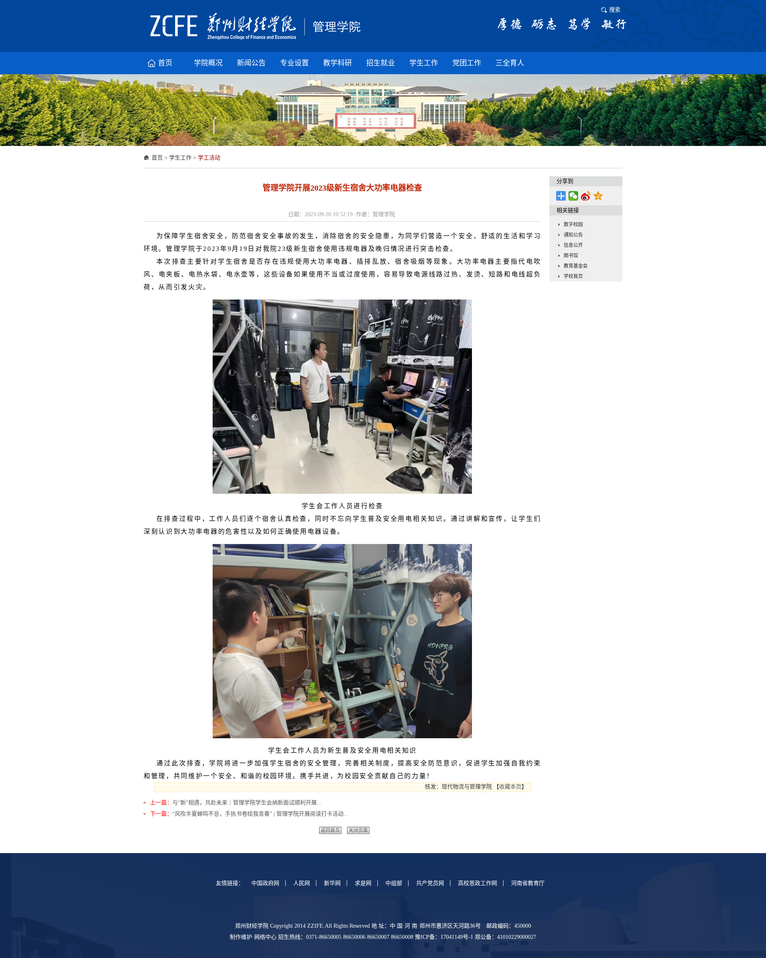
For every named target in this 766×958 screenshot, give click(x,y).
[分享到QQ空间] (598, 196)
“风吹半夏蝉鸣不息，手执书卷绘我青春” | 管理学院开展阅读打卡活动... (260, 814)
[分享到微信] (573, 196)
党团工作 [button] (466, 63)
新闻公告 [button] (251, 63)
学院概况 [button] (208, 63)
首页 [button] (165, 63)
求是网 (363, 883)
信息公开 (573, 245)
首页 (157, 158)
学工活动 (209, 158)
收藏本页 (510, 787)
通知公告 (573, 235)
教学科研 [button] (337, 63)
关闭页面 (358, 830)
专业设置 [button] (294, 63)
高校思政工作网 (477, 883)
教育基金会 (576, 266)
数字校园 (573, 224)
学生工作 (180, 158)
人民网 (301, 883)
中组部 (393, 883)
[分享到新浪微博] (586, 196)
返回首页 (330, 830)
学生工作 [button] (423, 63)
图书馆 (571, 255)
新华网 (332, 883)
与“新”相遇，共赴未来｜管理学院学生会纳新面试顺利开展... (247, 803)
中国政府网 (265, 883)
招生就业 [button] (380, 63)
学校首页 (573, 276)
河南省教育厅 (528, 883)
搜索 (614, 10)
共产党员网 (430, 883)
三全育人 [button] (510, 63)
